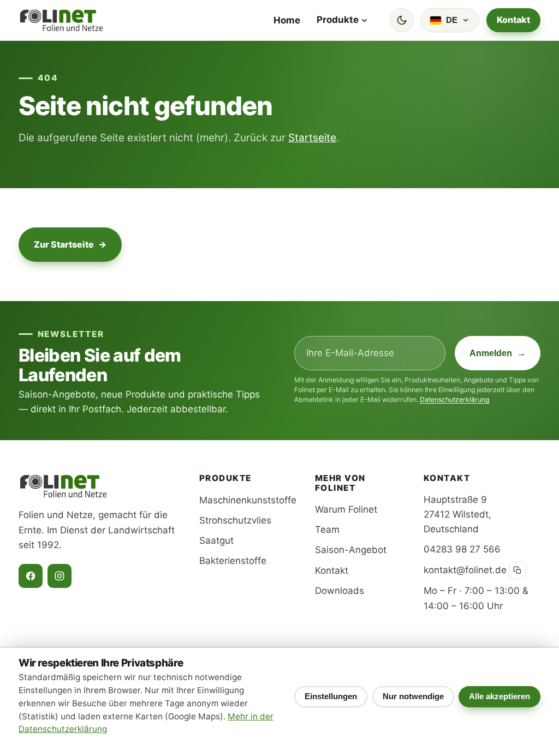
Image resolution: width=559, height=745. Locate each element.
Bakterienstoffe (232, 560)
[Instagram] (59, 576)
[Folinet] (61, 20)
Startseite (312, 137)
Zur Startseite (70, 244)
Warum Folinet (346, 509)
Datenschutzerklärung (454, 399)
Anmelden (497, 353)
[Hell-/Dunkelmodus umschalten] (402, 20)
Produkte (338, 19)
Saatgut (216, 540)
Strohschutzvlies (235, 520)
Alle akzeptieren (499, 696)
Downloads (339, 590)
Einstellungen (331, 696)
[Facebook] (31, 576)
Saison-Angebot (350, 549)
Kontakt (513, 19)
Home (286, 20)
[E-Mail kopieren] (517, 570)
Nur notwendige (413, 696)
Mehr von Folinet (340, 482)
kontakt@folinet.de (465, 569)
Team (327, 529)
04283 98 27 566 (462, 549)
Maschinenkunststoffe (247, 500)
